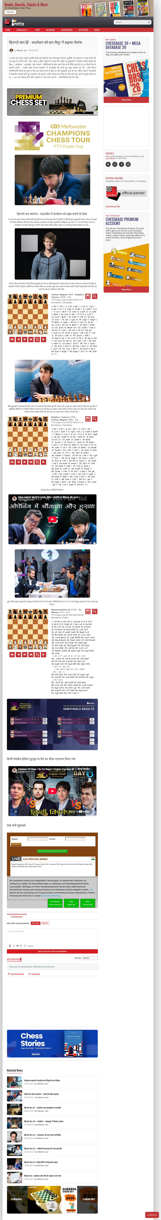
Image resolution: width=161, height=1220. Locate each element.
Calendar (50, 29)
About (97, 29)
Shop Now (126, 100)
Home (8, 29)
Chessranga (67, 29)
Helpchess (83, 29)
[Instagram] (128, 164)
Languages (21, 29)
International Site (113, 206)
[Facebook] (121, 164)
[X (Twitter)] (108, 164)
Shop (37, 29)
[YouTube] (114, 164)
